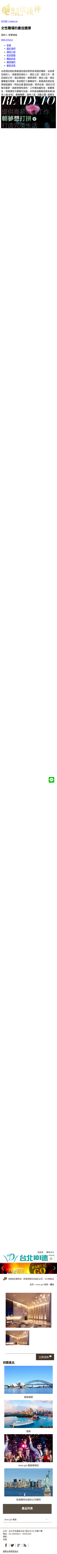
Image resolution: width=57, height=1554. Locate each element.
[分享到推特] (12, 1545)
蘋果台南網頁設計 (10, 1551)
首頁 (32, 1284)
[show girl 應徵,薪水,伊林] (28, 1273)
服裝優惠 (28, 1397)
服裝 (28, 1431)
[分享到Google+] (18, 1545)
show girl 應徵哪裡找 (28, 1465)
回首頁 (40, 1252)
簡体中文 (50, 1252)
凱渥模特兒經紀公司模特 (28, 1499)
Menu (51, 1259)
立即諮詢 (44, 1357)
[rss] (25, 1545)
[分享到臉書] (6, 1545)
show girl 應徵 (42, 1284)
